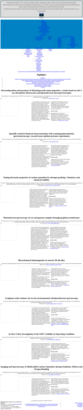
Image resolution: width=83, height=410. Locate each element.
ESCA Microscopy (22, 71)
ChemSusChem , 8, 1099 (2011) (53, 339)
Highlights (43, 77)
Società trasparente (78, 402)
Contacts (27, 71)
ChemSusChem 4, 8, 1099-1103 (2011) (59, 361)
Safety (64, 71)
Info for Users (60, 71)
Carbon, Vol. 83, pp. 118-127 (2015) (52, 185)
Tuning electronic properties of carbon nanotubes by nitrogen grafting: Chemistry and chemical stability (43, 80)
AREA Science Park (17, 404)
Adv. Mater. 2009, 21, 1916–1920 (62, 393)
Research (31, 71)
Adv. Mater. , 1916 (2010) (54, 374)
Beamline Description (37, 71)
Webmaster (80, 406)
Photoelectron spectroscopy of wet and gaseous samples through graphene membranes (42, 81)
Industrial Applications (52, 71)
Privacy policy (79, 405)
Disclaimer (80, 404)
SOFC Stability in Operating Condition (43, 84)
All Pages (43, 87)
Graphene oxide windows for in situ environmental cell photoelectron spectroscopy (43, 83)
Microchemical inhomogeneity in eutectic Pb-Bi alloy (43, 82)
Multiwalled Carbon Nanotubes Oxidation (42, 86)
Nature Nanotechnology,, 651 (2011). (54, 303)
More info (41, 13)
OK (41, 15)
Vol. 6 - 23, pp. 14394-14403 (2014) (51, 223)
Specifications (45, 71)
